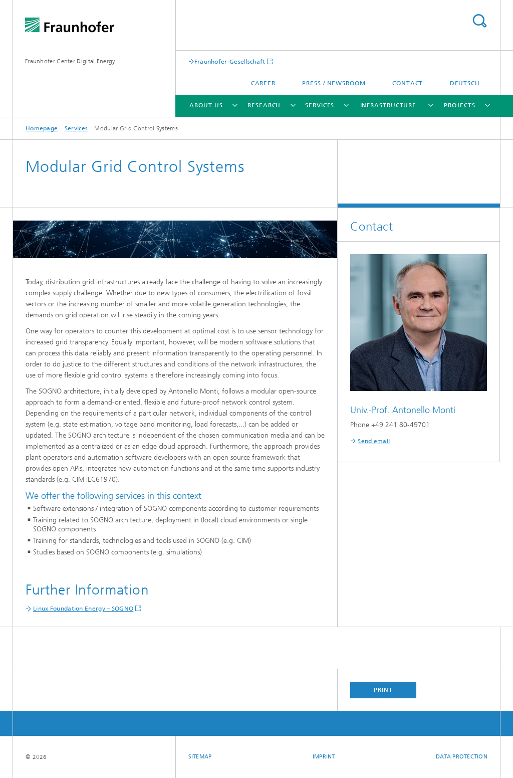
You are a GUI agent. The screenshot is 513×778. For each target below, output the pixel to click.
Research (264, 105)
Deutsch (465, 83)
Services (319, 105)
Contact (407, 83)
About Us (205, 105)
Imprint (324, 756)
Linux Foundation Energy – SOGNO (83, 608)
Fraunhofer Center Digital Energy (70, 61)
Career (263, 83)
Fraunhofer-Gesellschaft (230, 61)
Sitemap (200, 756)
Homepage (42, 128)
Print (383, 689)
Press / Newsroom (333, 83)
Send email (374, 441)
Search (479, 21)
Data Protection (461, 756)
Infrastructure (388, 105)
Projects (459, 105)
